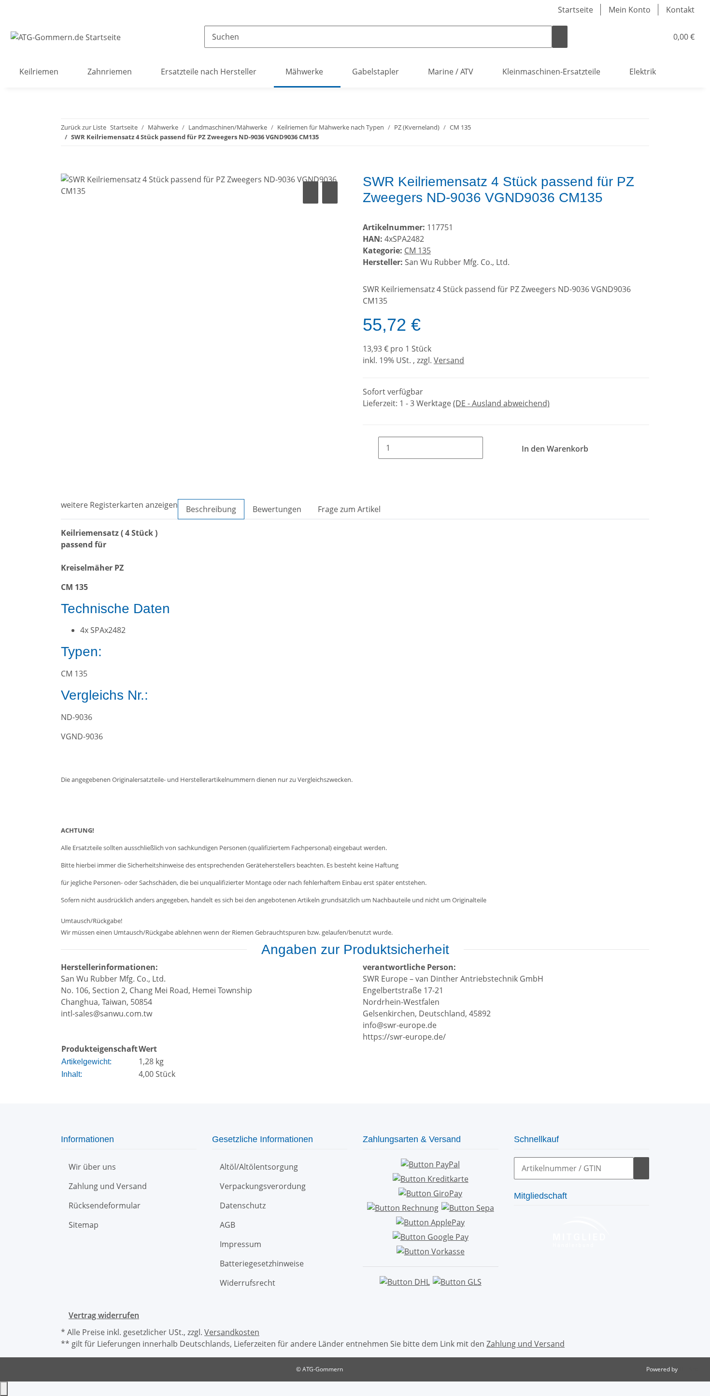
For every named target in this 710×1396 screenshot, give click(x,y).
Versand (449, 360)
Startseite (575, 9)
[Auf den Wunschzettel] (330, 192)
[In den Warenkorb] (68, 168)
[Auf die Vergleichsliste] (310, 192)
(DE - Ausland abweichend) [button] (501, 403)
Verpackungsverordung (263, 1186)
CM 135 (417, 250)
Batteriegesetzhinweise (262, 1263)
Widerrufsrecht (247, 1283)
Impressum (240, 1244)
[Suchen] (560, 37)
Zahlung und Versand (108, 1186)
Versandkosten (231, 1332)
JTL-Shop (690, 1369)
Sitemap (84, 1225)
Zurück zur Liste (83, 127)
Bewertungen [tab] (277, 509)
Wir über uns (92, 1166)
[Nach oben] (4, 1388)
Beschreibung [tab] (211, 509)
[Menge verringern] (370, 448)
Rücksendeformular (105, 1205)
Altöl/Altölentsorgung (259, 1166)
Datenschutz (243, 1205)
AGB (227, 1225)
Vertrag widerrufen (104, 1315)
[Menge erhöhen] (490, 448)
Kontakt (680, 9)
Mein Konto (630, 9)
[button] (640, 36)
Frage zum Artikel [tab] (349, 509)
